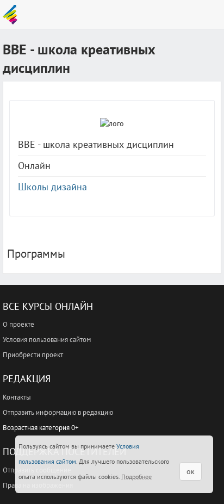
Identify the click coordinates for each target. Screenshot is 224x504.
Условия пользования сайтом (47, 339)
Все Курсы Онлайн (48, 306)
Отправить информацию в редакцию (58, 412)
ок (190, 471)
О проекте (18, 324)
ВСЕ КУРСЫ (13, 14)
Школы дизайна (52, 187)
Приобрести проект (33, 354)
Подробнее (136, 476)
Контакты (17, 397)
